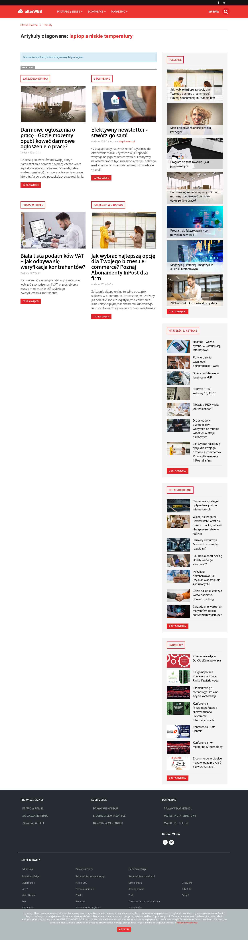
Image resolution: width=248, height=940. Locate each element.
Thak (131, 895)
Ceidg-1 (185, 895)
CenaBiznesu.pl (137, 869)
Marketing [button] (118, 11)
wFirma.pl (27, 869)
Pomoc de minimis (85, 889)
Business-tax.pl (84, 869)
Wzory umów (135, 907)
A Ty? (25, 889)
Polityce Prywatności (187, 922)
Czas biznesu (29, 895)
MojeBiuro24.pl (30, 876)
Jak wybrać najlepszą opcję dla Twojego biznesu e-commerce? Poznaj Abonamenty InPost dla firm (123, 266)
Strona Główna (29, 25)
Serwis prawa (135, 883)
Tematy (47, 25)
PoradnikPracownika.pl (142, 876)
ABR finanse (28, 883)
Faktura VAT (28, 907)
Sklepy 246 (187, 883)
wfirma (214, 11)
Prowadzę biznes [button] (69, 11)
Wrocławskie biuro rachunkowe (144, 901)
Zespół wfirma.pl (127, 141)
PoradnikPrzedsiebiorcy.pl (90, 876)
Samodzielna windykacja (88, 907)
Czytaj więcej (30, 185)
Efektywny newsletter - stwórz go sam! (119, 132)
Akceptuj (124, 929)
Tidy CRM (186, 889)
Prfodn (79, 895)
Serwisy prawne (136, 889)
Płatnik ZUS (81, 883)
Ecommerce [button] (96, 11)
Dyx (24, 901)
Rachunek (81, 901)
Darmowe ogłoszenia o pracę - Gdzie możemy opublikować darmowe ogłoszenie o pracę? (48, 138)
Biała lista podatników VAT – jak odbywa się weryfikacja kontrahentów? (53, 261)
